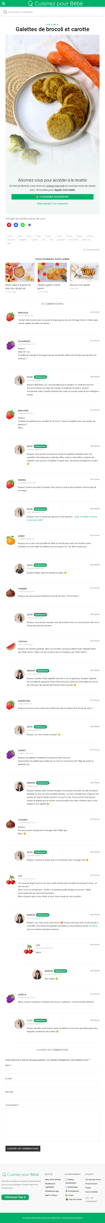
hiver (51, 240)
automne (34, 240)
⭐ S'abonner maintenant (52, 197)
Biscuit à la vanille (80, 284)
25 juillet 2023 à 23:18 (26, 879)
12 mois (69, 236)
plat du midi (73, 240)
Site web (9, 1092)
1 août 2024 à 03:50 (25, 644)
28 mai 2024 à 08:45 (34, 730)
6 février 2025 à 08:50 (35, 618)
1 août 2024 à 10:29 (34, 674)
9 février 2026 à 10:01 (35, 450)
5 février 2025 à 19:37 (26, 592)
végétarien (23, 240)
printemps (61, 240)
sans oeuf (11, 240)
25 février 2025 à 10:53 (35, 568)
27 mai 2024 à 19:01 (25, 704)
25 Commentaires (91, 249)
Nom (8, 1065)
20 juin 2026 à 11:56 (25, 316)
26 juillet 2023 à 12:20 (44, 948)
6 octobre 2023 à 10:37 (26, 823)
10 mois (48, 236)
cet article (93, 926)
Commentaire (12, 1105)
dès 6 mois (52, 25)
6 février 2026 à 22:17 (26, 413)
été (44, 240)
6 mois (9, 236)
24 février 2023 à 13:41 (35, 1024)
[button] (15, 1197)
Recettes (49, 1174)
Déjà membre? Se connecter (52, 203)
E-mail (9, 1078)
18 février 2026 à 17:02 (26, 344)
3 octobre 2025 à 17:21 (35, 512)
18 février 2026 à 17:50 (35, 380)
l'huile (66, 678)
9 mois (38, 236)
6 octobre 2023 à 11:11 (35, 856)
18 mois (79, 236)
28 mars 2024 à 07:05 (25, 753)
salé (9, 243)
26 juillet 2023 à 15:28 (53, 974)
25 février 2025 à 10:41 (26, 539)
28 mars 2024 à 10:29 (34, 786)
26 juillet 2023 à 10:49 (35, 918)
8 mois (28, 236)
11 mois (58, 236)
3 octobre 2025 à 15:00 (26, 483)
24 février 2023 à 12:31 (26, 997)
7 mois (19, 236)
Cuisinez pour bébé (56, 5)
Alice (30, 1020)
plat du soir (86, 240)
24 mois (90, 236)
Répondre (95, 312)
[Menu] (3, 3)
